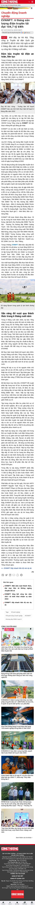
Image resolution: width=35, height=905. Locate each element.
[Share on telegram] (21, 575)
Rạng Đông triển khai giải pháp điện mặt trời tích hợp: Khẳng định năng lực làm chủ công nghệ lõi (16, 675)
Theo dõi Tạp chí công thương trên (11, 32)
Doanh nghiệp (16, 612)
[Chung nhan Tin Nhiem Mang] (17, 894)
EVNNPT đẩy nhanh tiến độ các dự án (18, 568)
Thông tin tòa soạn (17, 873)
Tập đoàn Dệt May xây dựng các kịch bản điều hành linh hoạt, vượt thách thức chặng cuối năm (17, 830)
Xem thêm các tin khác (23, 837)
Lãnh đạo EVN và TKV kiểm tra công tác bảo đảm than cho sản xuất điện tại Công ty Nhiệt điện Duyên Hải (17, 649)
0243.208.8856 (20, 884)
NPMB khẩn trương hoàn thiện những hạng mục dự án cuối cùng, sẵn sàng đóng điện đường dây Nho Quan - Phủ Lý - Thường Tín (16, 803)
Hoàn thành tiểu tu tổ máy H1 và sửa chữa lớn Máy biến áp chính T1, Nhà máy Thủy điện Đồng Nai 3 (17, 777)
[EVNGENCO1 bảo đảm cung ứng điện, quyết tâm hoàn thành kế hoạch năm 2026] (17, 741)
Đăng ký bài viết (17, 876)
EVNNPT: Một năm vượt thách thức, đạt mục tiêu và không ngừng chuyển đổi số (18, 588)
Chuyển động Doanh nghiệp (14, 14)
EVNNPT (28, 616)
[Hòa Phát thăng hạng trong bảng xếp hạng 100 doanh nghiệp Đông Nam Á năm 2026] (17, 717)
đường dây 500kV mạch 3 (14, 619)
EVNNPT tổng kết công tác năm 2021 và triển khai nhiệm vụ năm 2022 (18, 596)
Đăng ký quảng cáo (17, 878)
